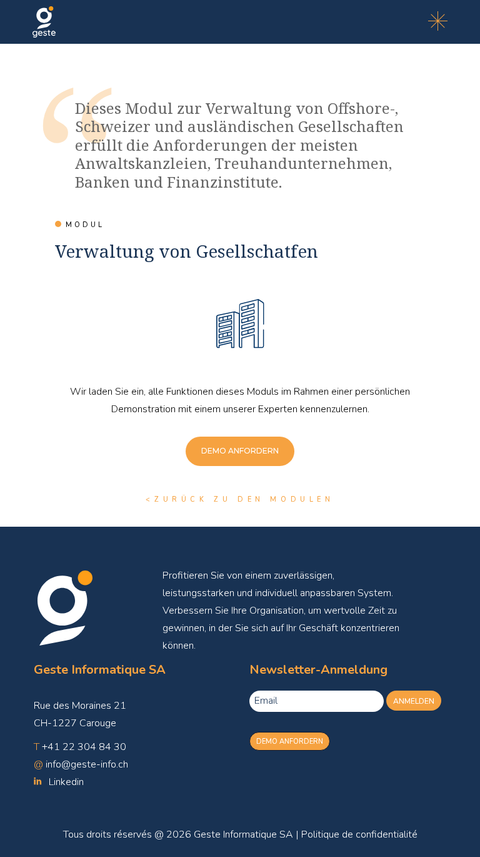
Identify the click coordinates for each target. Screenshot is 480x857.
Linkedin (66, 782)
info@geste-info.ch (87, 764)
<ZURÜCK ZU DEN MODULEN (240, 499)
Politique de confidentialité (359, 834)
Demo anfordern (289, 741)
